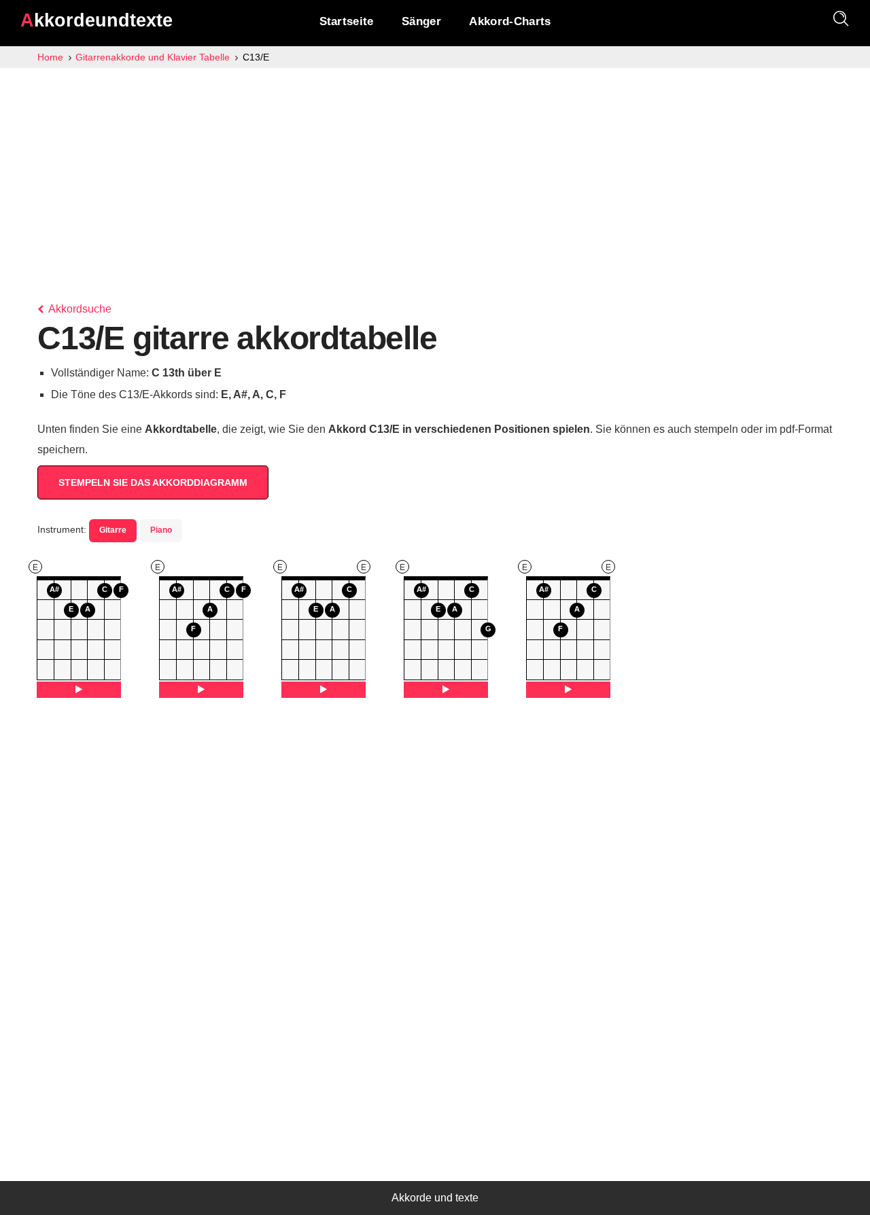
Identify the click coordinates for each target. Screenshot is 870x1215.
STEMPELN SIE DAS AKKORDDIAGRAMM (152, 482)
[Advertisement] (435, 170)
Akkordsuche (78, 309)
